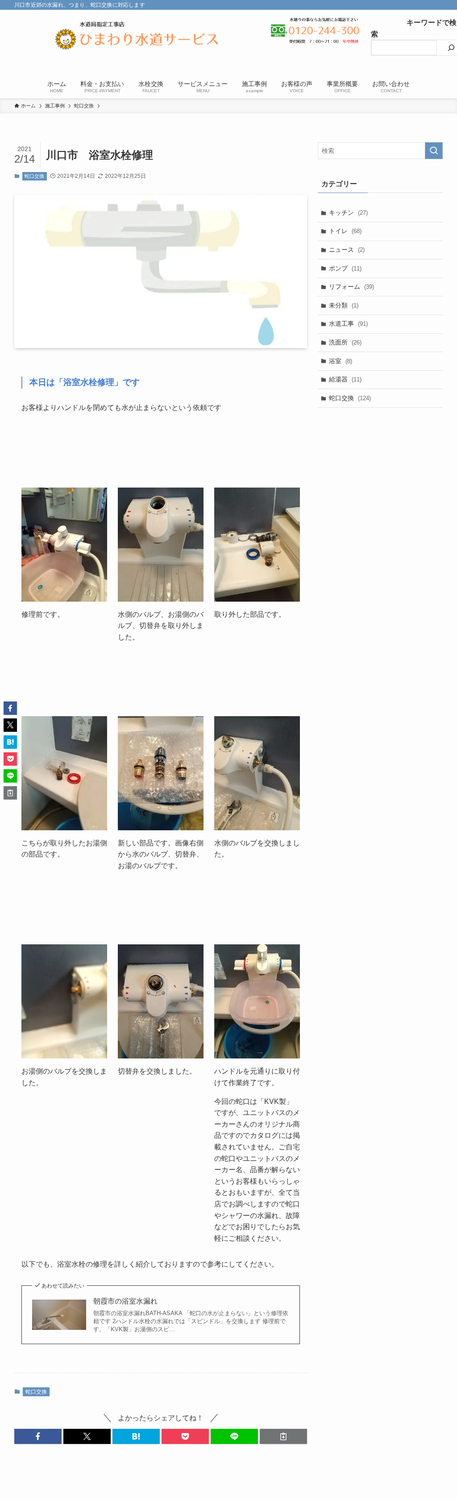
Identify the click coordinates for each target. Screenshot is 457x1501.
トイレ (345, 230)
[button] (38, 1436)
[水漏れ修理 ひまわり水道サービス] (137, 39)
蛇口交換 (34, 176)
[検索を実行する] (434, 150)
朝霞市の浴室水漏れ (125, 1301)
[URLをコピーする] (283, 1436)
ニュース (347, 249)
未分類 (343, 305)
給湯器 (345, 379)
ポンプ (345, 268)
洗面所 (345, 342)
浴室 (340, 361)
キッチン (348, 212)
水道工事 (348, 323)
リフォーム (351, 286)
